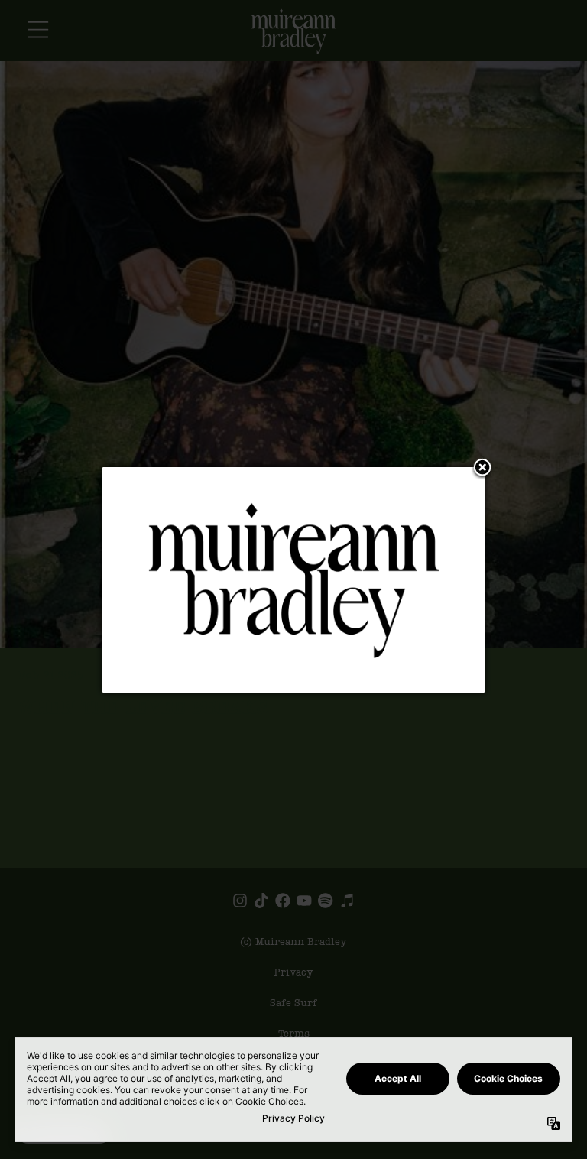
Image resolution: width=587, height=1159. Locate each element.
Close (482, 468)
